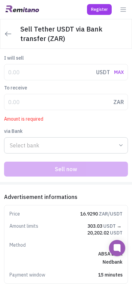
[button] (99, 9)
